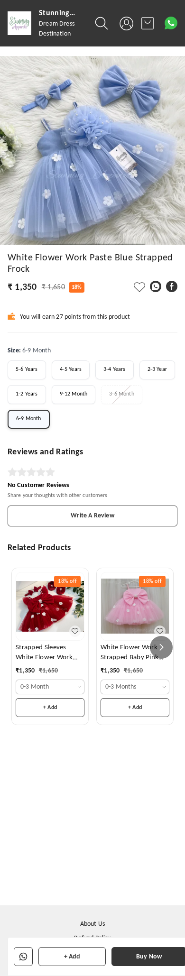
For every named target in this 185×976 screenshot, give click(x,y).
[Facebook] (171, 286)
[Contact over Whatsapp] (171, 23)
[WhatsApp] (155, 286)
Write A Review (92, 515)
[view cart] (147, 23)
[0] (147, 23)
